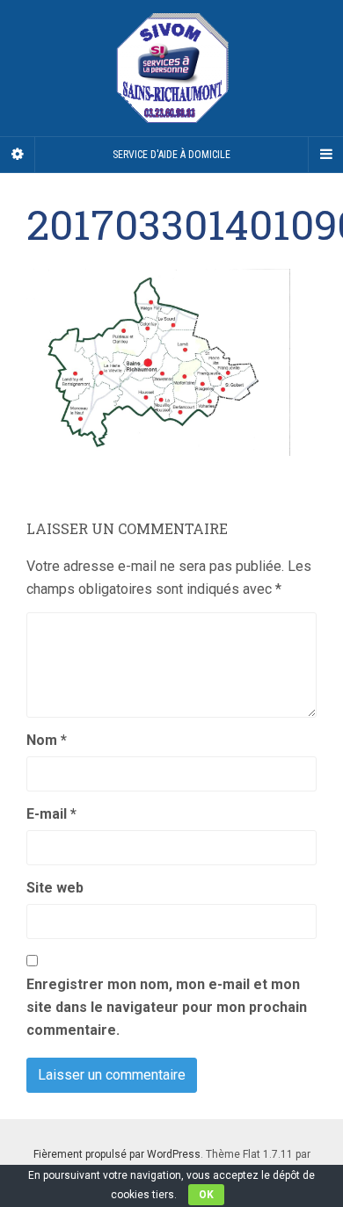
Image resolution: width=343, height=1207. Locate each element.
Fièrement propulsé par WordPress (117, 1154)
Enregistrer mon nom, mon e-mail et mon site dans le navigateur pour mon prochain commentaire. (166, 1007)
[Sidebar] (17, 154)
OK (206, 1195)
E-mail (51, 814)
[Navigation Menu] (325, 154)
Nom (46, 740)
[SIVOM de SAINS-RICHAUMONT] (171, 68)
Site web (55, 887)
